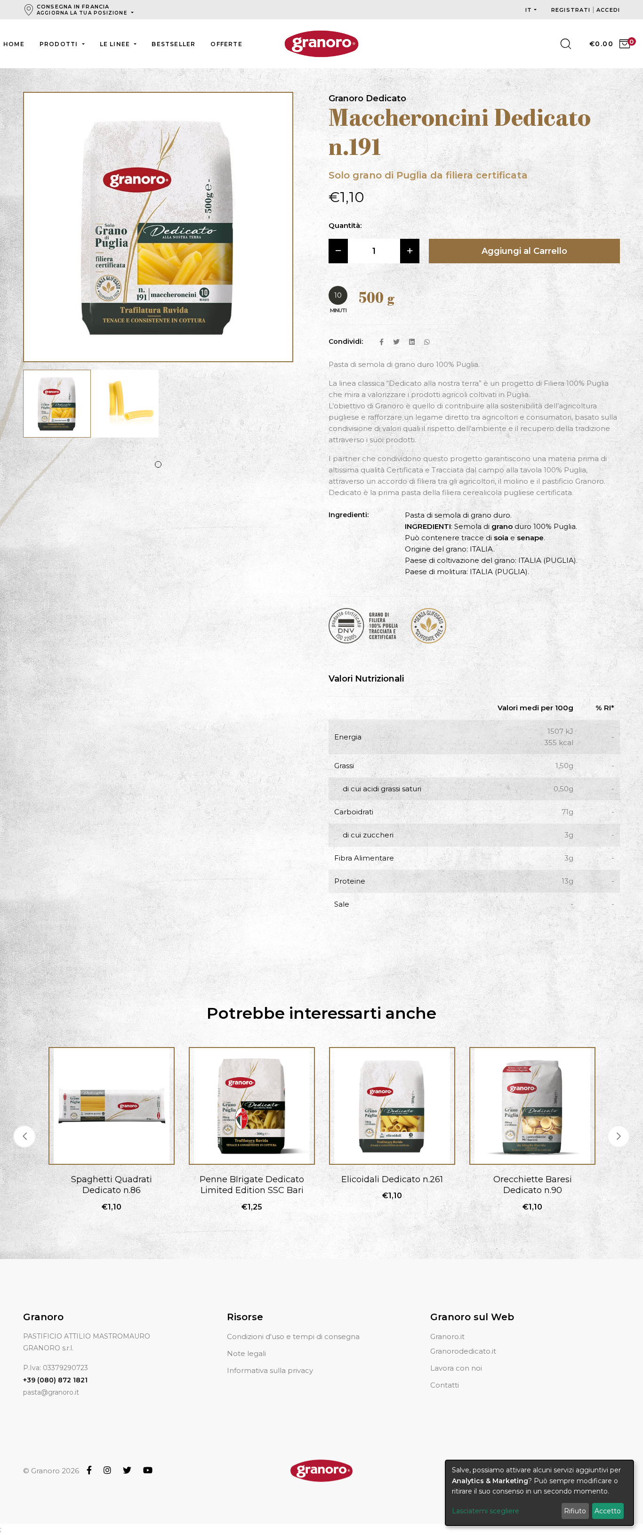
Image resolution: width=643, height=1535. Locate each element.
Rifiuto (575, 1511)
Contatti (444, 1385)
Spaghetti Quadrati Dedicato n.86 (111, 1184)
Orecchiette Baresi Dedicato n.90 (532, 1184)
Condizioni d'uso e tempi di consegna (293, 1336)
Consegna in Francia (82, 9)
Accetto (608, 1511)
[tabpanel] (57, 408)
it (528, 10)
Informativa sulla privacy (270, 1370)
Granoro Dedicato (367, 98)
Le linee (116, 44)
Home (13, 44)
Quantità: (345, 225)
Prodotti (60, 44)
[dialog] (539, 1493)
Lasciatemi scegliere (485, 1511)
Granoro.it (447, 1336)
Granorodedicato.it (463, 1351)
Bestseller (173, 44)
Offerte (226, 44)
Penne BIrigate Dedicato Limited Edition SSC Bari (252, 1184)
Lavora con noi (456, 1368)
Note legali (246, 1353)
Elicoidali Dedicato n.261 (392, 1179)
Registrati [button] (571, 10)
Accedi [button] (608, 10)
